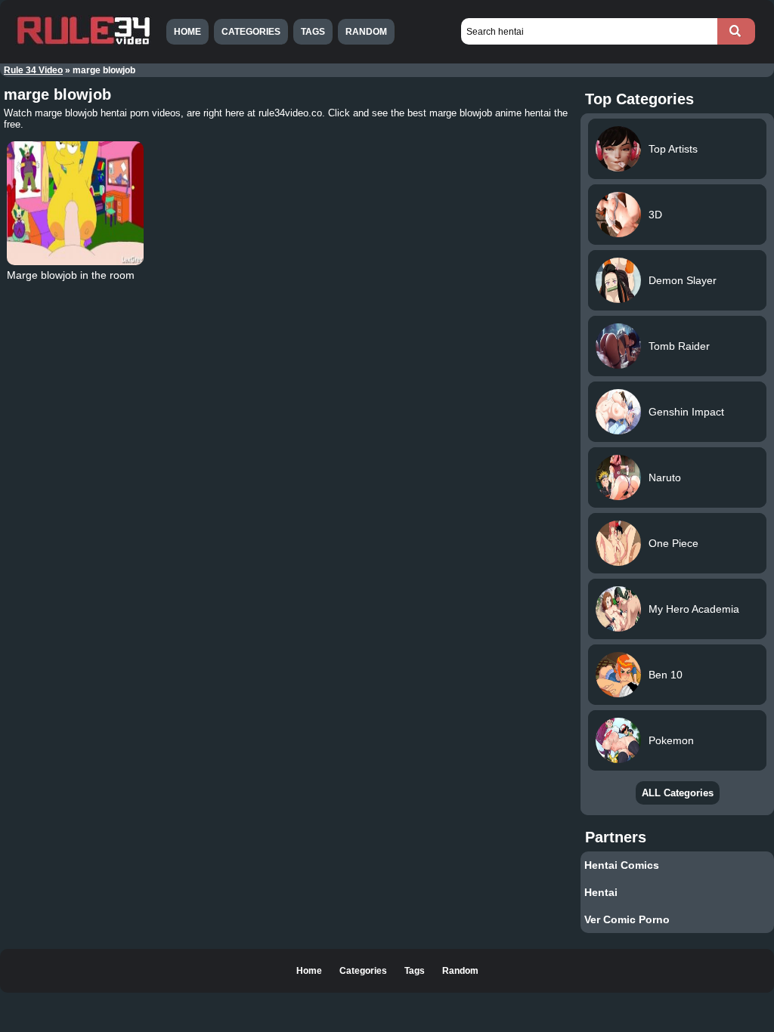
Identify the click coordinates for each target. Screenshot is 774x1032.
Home (187, 31)
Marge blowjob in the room (71, 275)
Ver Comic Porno (627, 919)
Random (366, 31)
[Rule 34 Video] (83, 43)
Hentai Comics (621, 865)
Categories (250, 31)
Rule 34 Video (33, 70)
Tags (313, 31)
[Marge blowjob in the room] (75, 203)
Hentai (601, 892)
